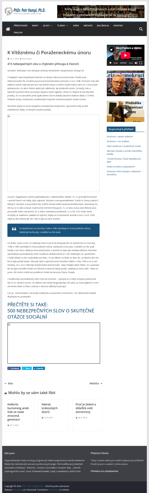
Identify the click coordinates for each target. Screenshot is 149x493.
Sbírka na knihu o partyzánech (121, 166)
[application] (125, 55)
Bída (10, 383)
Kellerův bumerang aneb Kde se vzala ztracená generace (18, 411)
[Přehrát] (110, 62)
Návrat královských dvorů (50, 408)
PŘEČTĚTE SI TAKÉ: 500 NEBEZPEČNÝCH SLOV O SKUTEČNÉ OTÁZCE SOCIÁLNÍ (50, 310)
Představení (20, 25)
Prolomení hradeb (40, 471)
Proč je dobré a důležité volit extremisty (86, 408)
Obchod (88, 25)
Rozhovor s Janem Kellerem (120, 136)
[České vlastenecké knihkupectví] (100, 7)
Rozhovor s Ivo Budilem (118, 141)
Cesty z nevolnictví (59, 471)
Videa (76, 25)
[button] (51, 26)
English (18, 32)
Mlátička (94, 383)
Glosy (46, 25)
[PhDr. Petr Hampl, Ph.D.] (8, 29)
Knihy (35, 25)
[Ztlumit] (136, 62)
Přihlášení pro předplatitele (104, 471)
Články (61, 25)
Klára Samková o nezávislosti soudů (124, 146)
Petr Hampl (26, 59)
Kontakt (118, 25)
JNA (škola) (103, 25)
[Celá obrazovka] (140, 62)
